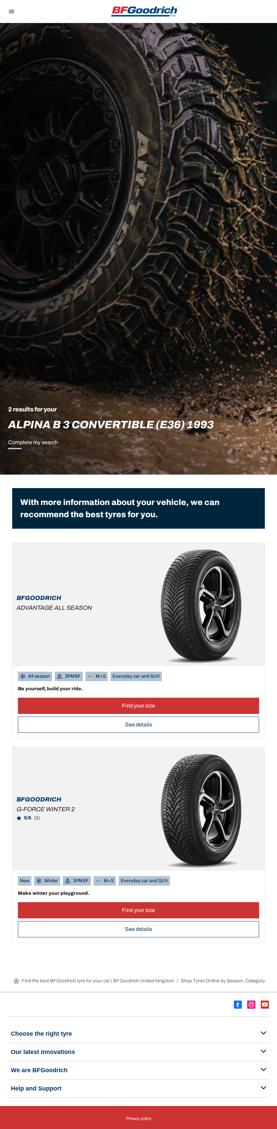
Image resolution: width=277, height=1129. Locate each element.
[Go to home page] (144, 11)
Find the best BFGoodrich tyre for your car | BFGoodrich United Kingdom (98, 980)
